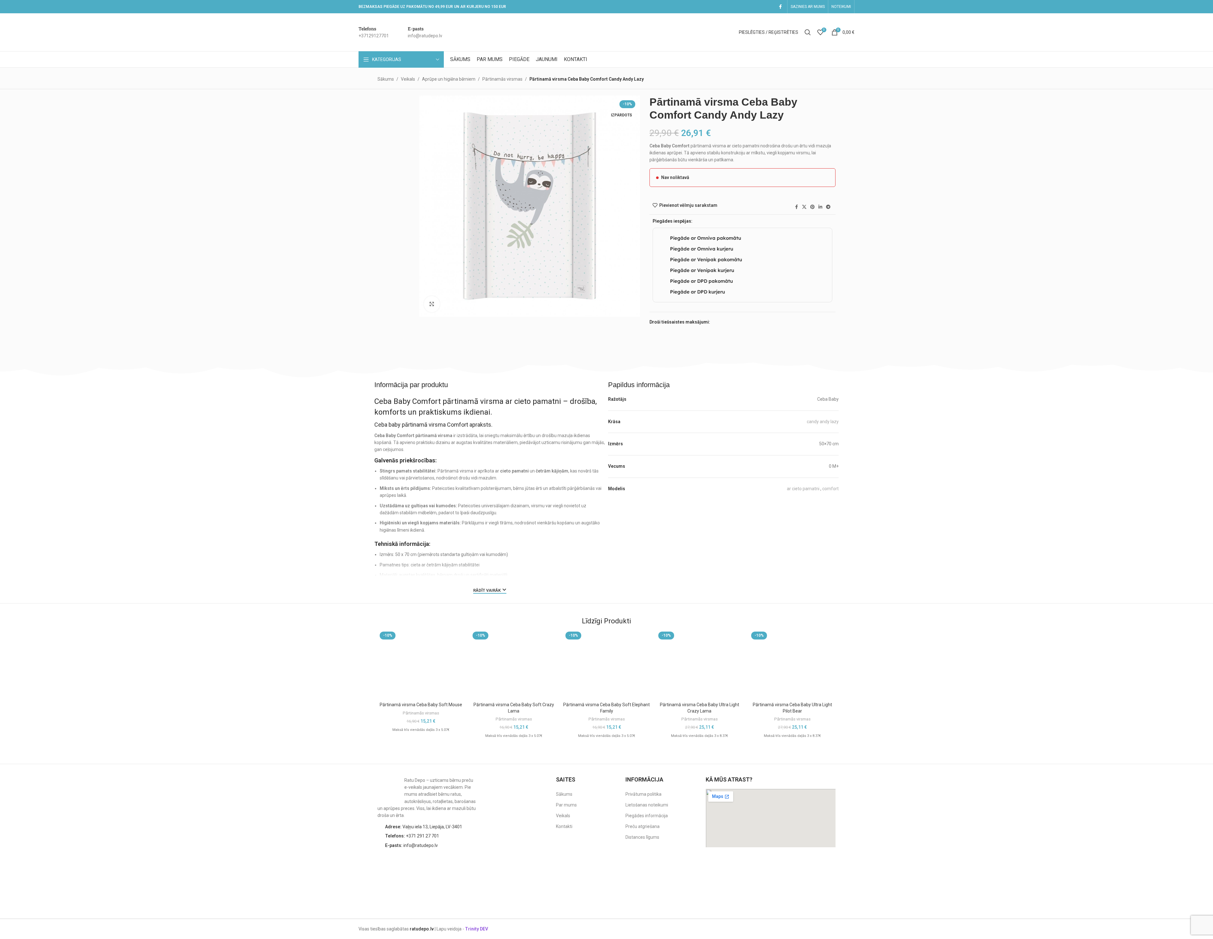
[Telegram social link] (828, 207)
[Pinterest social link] (812, 207)
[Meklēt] (807, 32)
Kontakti (564, 826)
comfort (830, 488)
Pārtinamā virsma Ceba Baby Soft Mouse (421, 704)
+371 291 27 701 (412, 835)
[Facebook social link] (780, 7)
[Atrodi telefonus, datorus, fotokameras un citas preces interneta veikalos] (823, 866)
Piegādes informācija (646, 815)
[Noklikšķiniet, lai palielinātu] (432, 304)
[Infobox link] (374, 32)
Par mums (566, 804)
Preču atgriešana (642, 826)
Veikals (408, 79)
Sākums (385, 79)
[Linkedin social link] (820, 207)
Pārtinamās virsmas (502, 79)
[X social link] (804, 207)
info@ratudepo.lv (411, 845)
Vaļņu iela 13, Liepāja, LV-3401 (423, 826)
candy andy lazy (823, 421)
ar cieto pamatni (803, 488)
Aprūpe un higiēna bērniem (448, 79)
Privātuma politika (643, 794)
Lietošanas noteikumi (646, 804)
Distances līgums (642, 837)
